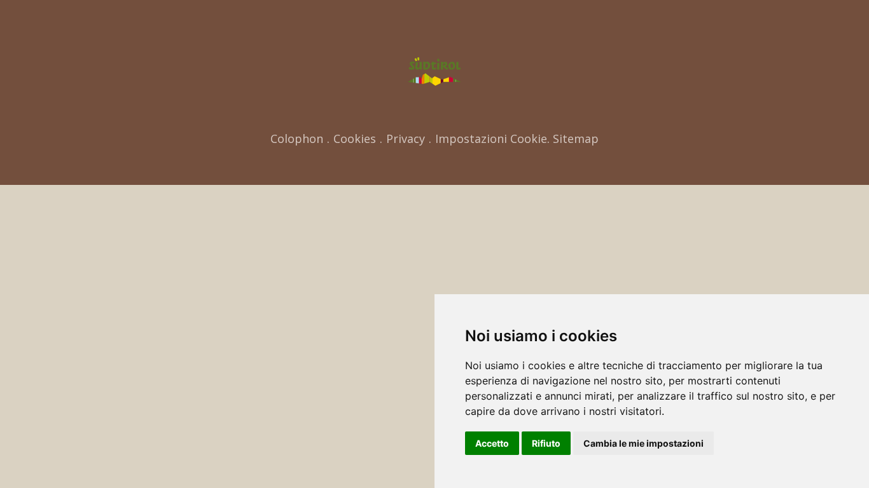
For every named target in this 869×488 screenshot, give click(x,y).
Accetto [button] (492, 443)
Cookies (354, 138)
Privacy (405, 138)
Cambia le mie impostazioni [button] (643, 443)
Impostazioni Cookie (491, 138)
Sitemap (576, 138)
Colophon (296, 138)
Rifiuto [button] (546, 443)
